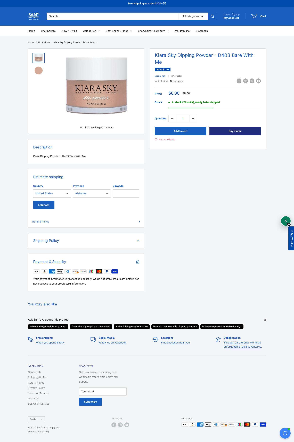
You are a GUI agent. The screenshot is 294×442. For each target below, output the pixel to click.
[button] (165, 139)
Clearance (202, 30)
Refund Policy (40, 221)
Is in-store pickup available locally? (221, 326)
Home (31, 30)
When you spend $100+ (50, 342)
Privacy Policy (36, 388)
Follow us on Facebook (112, 342)
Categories (89, 30)
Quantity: (160, 118)
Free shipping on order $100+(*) (147, 3)
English (33, 419)
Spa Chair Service (39, 403)
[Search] (212, 16)
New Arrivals (69, 30)
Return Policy (36, 382)
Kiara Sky (160, 76)
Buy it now (235, 131)
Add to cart (180, 131)
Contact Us (34, 372)
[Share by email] (258, 80)
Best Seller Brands (117, 30)
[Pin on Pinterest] (245, 80)
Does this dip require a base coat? (91, 326)
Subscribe (90, 401)
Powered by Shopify (38, 431)
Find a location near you (175, 342)
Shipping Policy (37, 377)
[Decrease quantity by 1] (172, 118)
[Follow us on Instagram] (120, 424)
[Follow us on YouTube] (126, 424)
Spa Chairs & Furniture (151, 30)
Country (38, 186)
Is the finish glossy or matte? (132, 326)
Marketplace (182, 30)
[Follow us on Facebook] (113, 424)
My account (231, 18)
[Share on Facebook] (239, 80)
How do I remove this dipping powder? (175, 326)
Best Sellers (48, 30)
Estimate (43, 205)
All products (44, 42)
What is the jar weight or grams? (48, 326)
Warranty (33, 398)
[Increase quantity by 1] (193, 118)
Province (78, 186)
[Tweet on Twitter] (252, 80)
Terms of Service (38, 393)
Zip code (118, 186)
